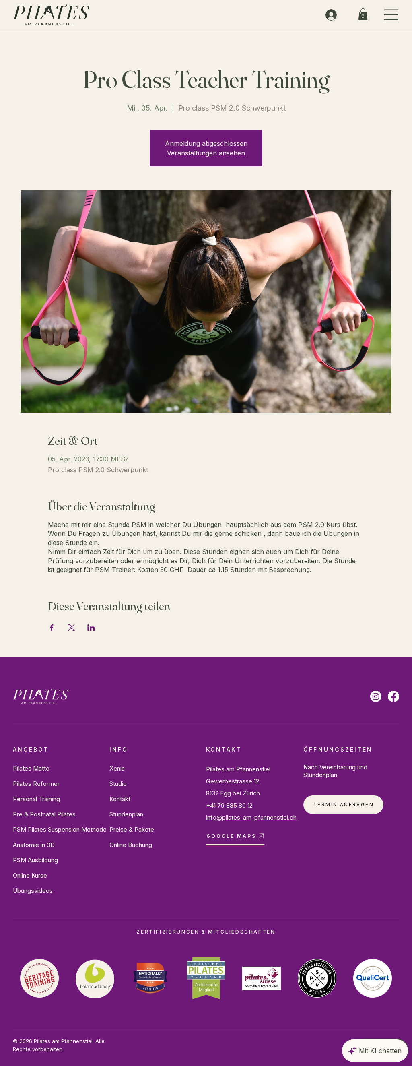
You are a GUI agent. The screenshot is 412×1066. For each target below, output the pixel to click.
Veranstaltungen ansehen (206, 153)
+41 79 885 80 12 (229, 805)
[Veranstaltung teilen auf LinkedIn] (91, 627)
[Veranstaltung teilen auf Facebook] (52, 627)
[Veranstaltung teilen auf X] (71, 627)
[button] (363, 14)
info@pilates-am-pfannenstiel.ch (251, 817)
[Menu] (391, 15)
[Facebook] (393, 696)
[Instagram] (375, 696)
